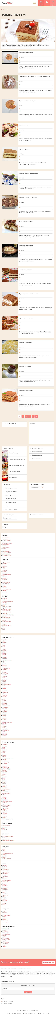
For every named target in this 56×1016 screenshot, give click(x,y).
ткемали (4, 946)
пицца (3, 828)
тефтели (4, 759)
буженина (4, 802)
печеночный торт (6, 805)
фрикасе (4, 795)
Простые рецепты (37, 451)
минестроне (5, 889)
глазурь (4, 714)
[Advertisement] (41, 434)
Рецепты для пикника (11, 488)
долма (3, 794)
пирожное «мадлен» (7, 722)
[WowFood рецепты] (6, 3)
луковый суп (5, 881)
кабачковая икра (6, 582)
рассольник (5, 885)
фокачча (4, 712)
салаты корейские (6, 552)
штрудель (4, 679)
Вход (44, 1013)
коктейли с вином (6, 617)
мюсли (3, 857)
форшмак (4, 576)
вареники (4, 766)
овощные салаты (6, 539)
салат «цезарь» (5, 547)
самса (3, 727)
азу (3, 804)
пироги (4, 639)
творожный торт (6, 706)
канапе (4, 571)
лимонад (4, 602)
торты (3, 641)
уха (3, 882)
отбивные (4, 763)
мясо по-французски (7, 801)
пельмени (4, 771)
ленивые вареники (6, 858)
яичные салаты (5, 544)
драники (4, 855)
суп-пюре (4, 865)
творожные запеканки (7, 853)
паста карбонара (6, 825)
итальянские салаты (7, 543)
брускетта (4, 914)
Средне (22, 57)
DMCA (48, 1013)
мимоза (4, 549)
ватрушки (4, 701)
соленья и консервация (7, 836)
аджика (4, 941)
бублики (4, 726)
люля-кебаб (5, 806)
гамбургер (4, 912)
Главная (8, 1013)
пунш (3, 605)
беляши (4, 724)
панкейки (4, 674)
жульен (4, 772)
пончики (4, 687)
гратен (3, 764)
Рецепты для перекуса (11, 509)
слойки (4, 700)
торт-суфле (5, 729)
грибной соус (5, 932)
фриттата (4, 566)
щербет (4, 681)
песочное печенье (6, 684)
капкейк (4, 672)
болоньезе (4, 829)
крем (3, 677)
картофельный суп (6, 880)
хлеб (3, 646)
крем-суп (4, 866)
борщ (3, 868)
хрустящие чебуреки (7, 660)
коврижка (4, 711)
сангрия (4, 624)
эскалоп (4, 797)
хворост (4, 719)
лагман (4, 897)
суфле (3, 661)
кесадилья (4, 578)
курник (4, 716)
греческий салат (6, 551)
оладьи (4, 649)
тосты (3, 911)
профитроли (5, 710)
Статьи (19, 1013)
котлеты (4, 745)
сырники (4, 851)
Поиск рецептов (37, 1013)
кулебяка (4, 733)
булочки (4, 656)
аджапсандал (5, 808)
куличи (4, 680)
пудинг (4, 651)
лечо (3, 585)
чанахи (4, 809)
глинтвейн (4, 613)
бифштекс (4, 787)
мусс (3, 662)
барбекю (4, 936)
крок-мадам (5, 922)
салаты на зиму (5, 839)
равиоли (4, 826)
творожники (5, 707)
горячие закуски (6, 562)
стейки (3, 751)
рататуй (4, 776)
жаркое (4, 756)
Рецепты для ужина (11, 502)
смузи (3, 599)
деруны (4, 770)
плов (3, 752)
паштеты (4, 563)
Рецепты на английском (7, 1001)
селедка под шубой (6, 555)
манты (3, 790)
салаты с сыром (6, 554)
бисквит (4, 666)
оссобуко (4, 816)
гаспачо (4, 874)
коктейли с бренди (6, 621)
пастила (4, 723)
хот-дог (4, 916)
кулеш (3, 904)
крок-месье (5, 920)
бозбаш (4, 903)
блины (3, 645)
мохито (4, 620)
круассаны (4, 704)
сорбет (4, 683)
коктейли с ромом (6, 610)
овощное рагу (5, 762)
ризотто (4, 817)
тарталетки (5, 673)
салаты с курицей (6, 540)
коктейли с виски (6, 618)
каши (3, 849)
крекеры (4, 696)
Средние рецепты (37, 455)
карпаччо (4, 570)
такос (3, 575)
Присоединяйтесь (48, 962)
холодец (4, 587)
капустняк (4, 900)
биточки (4, 786)
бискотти (4, 695)
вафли (3, 685)
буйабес (4, 901)
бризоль (4, 814)
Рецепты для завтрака (11, 491)
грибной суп (5, 873)
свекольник (5, 893)
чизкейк (4, 654)
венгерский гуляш (6, 768)
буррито (4, 782)
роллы (3, 753)
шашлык (4, 749)
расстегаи (4, 734)
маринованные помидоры (8, 840)
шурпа (3, 896)
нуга (3, 693)
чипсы (3, 568)
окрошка (4, 884)
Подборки (24, 1013)
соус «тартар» (5, 938)
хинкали (4, 798)
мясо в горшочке (6, 789)
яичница (4, 854)
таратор (4, 899)
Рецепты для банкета (11, 505)
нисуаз (4, 541)
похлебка (4, 888)
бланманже (5, 692)
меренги (4, 735)
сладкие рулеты (6, 668)
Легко (22, 81)
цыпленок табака (6, 793)
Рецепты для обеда (11, 498)
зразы (3, 778)
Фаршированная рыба (7, 818)
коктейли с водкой (6, 612)
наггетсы (4, 591)
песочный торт (5, 730)
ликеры (4, 616)
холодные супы (5, 870)
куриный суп (5, 895)
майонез (4, 930)
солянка (4, 878)
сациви (4, 586)
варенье (4, 837)
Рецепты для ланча (11, 495)
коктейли (4, 598)
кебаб (3, 779)
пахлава (4, 715)
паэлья (4, 774)
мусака (4, 783)
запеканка (4, 744)
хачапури (4, 689)
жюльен (4, 590)
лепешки (4, 669)
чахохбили (4, 799)
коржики (4, 718)
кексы (3, 643)
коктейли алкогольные (7, 601)
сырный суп (5, 876)
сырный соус (5, 943)
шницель (4, 785)
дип (3, 564)
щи (3, 877)
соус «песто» (5, 931)
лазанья (4, 755)
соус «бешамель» (6, 934)
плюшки (4, 720)
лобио (3, 581)
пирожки (4, 657)
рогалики (4, 703)
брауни (4, 664)
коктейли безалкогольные (8, 614)
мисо (3, 892)
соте (3, 775)
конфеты (4, 665)
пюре (3, 748)
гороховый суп (5, 872)
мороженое (5, 647)
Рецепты (14, 1013)
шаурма (4, 781)
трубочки (4, 708)
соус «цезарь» (5, 942)
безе (3, 691)
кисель (4, 622)
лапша (3, 747)
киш (3, 670)
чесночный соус (6, 939)
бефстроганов (5, 791)
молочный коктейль (6, 606)
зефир (3, 699)
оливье (4, 548)
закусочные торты (6, 589)
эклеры (4, 697)
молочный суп (5, 887)
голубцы (4, 760)
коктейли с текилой (6, 625)
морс (3, 629)
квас (3, 628)
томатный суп (5, 869)
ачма (3, 731)
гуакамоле (4, 572)
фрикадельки (5, 767)
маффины (4, 650)
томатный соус (5, 928)
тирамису (4, 676)
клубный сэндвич (6, 915)
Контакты (30, 1013)
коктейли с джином (6, 609)
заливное (4, 579)
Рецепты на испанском (7, 1003)
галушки (4, 812)
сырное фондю (5, 583)
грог (3, 626)
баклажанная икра (6, 574)
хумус (3, 567)
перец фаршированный (7, 758)
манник (4, 688)
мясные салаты (5, 537)
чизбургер (4, 918)
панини (4, 919)
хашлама (4, 813)
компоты (4, 603)
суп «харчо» (5, 891)
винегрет (4, 545)
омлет (3, 850)
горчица (4, 935)
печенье (4, 642)
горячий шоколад (6, 608)
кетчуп (4, 945)
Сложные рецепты (37, 458)
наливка (4, 631)
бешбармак (5, 810)
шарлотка (4, 658)
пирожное (4, 653)
